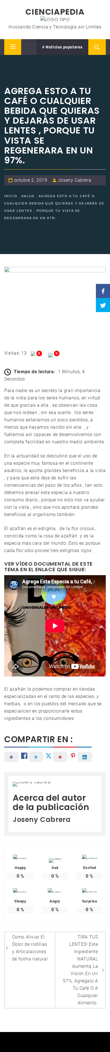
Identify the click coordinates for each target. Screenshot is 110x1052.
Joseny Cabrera (74, 180)
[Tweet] (103, 305)
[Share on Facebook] (103, 291)
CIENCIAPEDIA (54, 11)
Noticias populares (64, 47)
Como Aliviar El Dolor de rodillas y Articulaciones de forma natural (30, 948)
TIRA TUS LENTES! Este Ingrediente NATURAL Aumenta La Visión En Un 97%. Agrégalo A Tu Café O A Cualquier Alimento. (80, 970)
